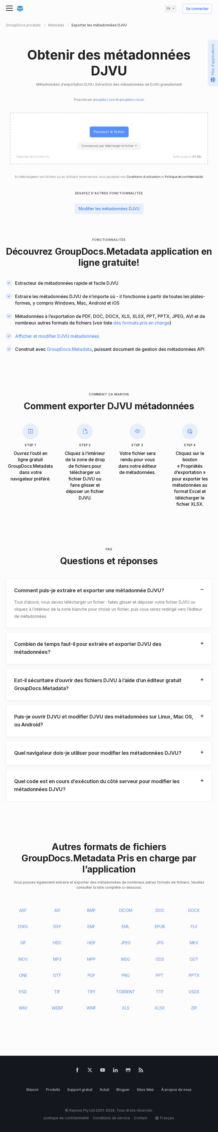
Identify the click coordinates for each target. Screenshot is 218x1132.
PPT (160, 975)
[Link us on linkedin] (115, 1071)
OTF (57, 975)
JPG (160, 942)
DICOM (125, 910)
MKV (194, 942)
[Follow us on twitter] (89, 1071)
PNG (125, 975)
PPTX (194, 975)
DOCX (194, 910)
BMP (91, 910)
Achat (104, 1089)
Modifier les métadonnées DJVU (109, 208)
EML (125, 926)
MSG (125, 959)
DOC (160, 910)
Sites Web (145, 1089)
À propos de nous (176, 1089)
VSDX (194, 991)
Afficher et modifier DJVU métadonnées (57, 336)
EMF (91, 926)
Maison (32, 1089)
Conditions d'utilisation (144, 177)
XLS (125, 1007)
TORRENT (125, 991)
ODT (194, 959)
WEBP (57, 1007)
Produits (53, 1089)
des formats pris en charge (141, 323)
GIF (23, 942)
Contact (140, 1118)
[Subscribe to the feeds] (141, 1071)
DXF (57, 926)
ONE (23, 975)
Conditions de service (111, 1118)
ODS (160, 959)
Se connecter (197, 9)
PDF (91, 975)
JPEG (126, 942)
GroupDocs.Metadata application (127, 251)
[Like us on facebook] (77, 1071)
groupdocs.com (104, 100)
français (167, 1118)
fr (168, 8)
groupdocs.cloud (132, 100)
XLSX (160, 1007)
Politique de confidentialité (184, 177)
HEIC (57, 942)
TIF (57, 991)
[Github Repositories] (128, 1071)
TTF (160, 991)
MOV (23, 959)
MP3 (57, 959)
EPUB (160, 926)
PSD (23, 991)
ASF (23, 910)
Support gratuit (80, 1089)
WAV (23, 1007)
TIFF (91, 991)
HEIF (91, 942)
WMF (91, 1007)
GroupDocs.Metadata (69, 349)
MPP (91, 959)
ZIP (194, 1007)
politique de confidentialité (66, 1118)
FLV (194, 926)
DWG (23, 926)
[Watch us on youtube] (102, 1071)
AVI (57, 910)
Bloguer (123, 1089)
